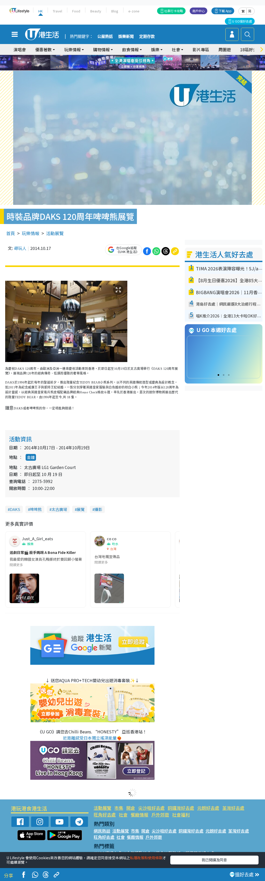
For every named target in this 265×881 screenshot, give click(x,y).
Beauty (95, 11)
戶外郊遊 (160, 814)
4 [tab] (136, 56)
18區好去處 (250, 49)
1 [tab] (120, 56)
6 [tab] (146, 56)
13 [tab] (126, 69)
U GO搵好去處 (242, 21)
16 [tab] (141, 69)
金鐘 (31, 457)
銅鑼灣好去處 (181, 808)
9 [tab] (131, 63)
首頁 (10, 233)
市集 (118, 808)
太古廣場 (59, 509)
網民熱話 (102, 831)
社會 (123, 814)
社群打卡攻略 (173, 11)
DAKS (15, 509)
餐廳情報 (139, 814)
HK (40, 11)
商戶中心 (198, 11)
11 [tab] (141, 63)
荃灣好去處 (233, 808)
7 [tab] (120, 63)
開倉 (130, 808)
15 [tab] (136, 69)
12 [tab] (146, 63)
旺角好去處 (105, 814)
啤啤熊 (36, 509)
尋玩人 (20, 248)
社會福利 (181, 814)
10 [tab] (136, 63)
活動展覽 (55, 233)
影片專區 (201, 49)
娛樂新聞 (126, 36)
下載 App (225, 11)
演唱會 (19, 49)
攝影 (98, 509)
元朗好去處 (208, 808)
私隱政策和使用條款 (146, 857)
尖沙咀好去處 (151, 808)
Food (76, 11)
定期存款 (147, 36)
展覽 (81, 509)
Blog (114, 11)
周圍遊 (224, 49)
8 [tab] (126, 63)
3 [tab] (131, 56)
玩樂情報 (30, 233)
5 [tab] (141, 56)
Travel (57, 11)
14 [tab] (131, 69)
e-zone (133, 11)
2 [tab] (126, 56)
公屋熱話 (105, 36)
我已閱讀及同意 (214, 859)
